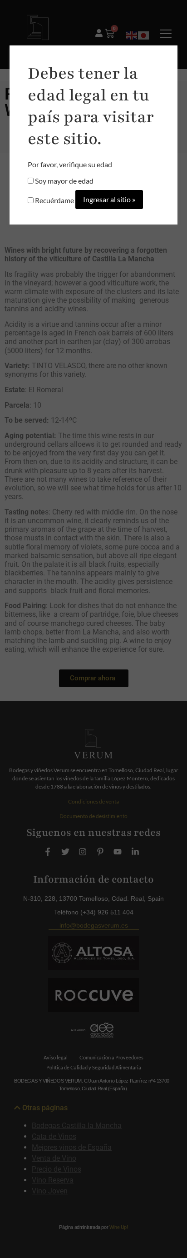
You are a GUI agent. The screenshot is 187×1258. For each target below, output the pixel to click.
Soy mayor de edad (64, 181)
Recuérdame (54, 200)
